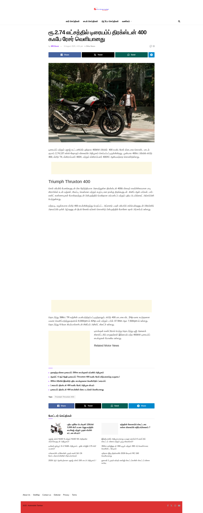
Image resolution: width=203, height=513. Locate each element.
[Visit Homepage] (101, 9)
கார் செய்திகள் (73, 21)
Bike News (90, 46)
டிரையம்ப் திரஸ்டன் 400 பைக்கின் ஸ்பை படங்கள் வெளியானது (77, 389)
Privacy (66, 495)
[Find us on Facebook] (167, 505)
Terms (74, 495)
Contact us (46, 495)
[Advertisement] (101, 168)
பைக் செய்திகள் (90, 21)
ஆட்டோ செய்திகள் (110, 21)
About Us (26, 495)
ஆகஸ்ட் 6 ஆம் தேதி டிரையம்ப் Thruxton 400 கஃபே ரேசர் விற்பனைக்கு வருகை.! (85, 377)
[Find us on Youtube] (179, 505)
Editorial (57, 495)
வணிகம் (126, 21)
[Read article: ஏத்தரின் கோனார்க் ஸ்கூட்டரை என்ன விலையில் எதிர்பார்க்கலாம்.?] (110, 429)
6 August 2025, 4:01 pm (73, 46)
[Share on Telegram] (151, 54)
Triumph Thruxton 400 (64, 397)
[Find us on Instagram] (175, 505)
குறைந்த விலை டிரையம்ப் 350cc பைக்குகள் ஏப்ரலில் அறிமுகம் (77, 372)
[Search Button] (179, 21)
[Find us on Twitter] (171, 505)
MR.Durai (55, 46)
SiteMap (36, 495)
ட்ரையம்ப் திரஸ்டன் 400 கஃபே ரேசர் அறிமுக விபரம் (72, 385)
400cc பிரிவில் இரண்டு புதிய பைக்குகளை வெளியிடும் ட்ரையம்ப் (78, 381)
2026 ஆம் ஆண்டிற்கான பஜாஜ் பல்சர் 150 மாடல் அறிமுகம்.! (72, 460)
